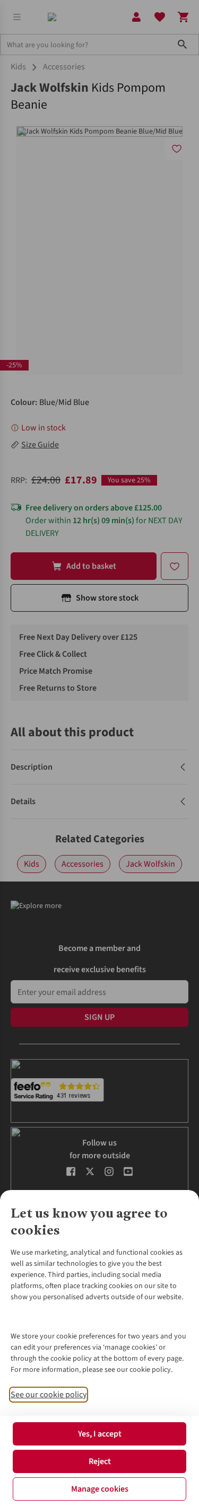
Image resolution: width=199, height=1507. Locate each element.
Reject (100, 1461)
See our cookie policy (48, 1394)
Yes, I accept (100, 1434)
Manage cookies (99, 1489)
